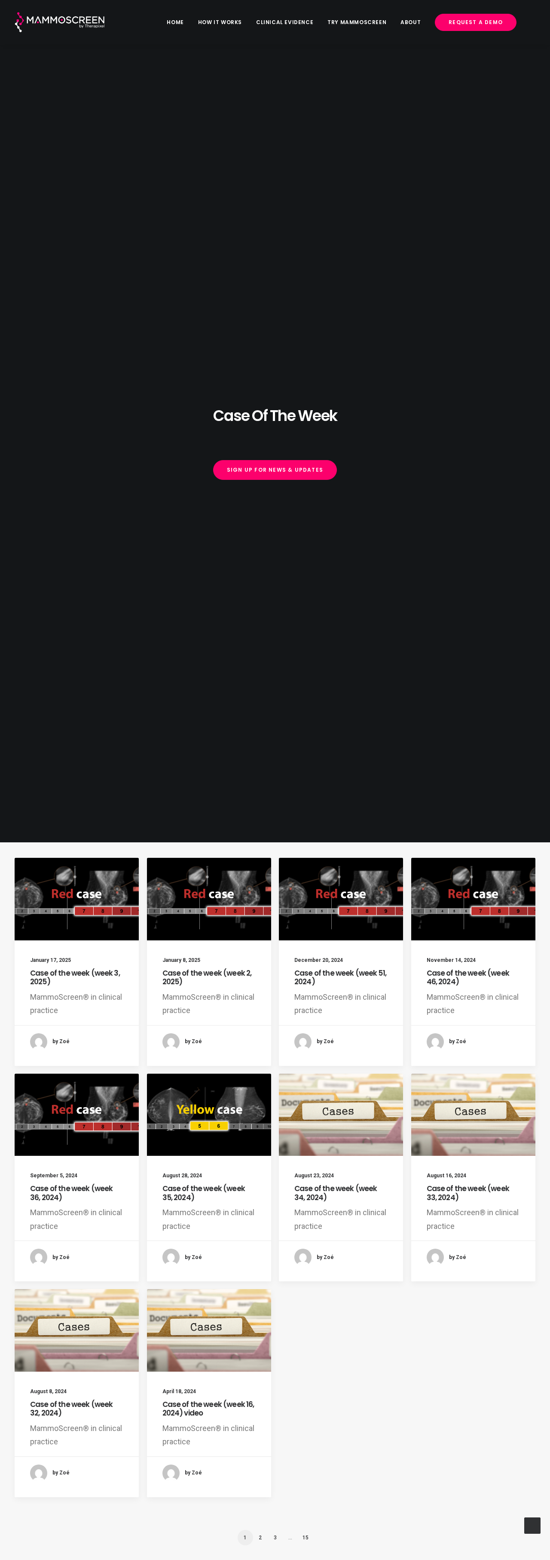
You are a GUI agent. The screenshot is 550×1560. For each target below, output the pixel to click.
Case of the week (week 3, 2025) (75, 977)
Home (175, 22)
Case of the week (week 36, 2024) (71, 1192)
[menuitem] (178, 22)
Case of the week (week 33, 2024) (468, 1192)
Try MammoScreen (356, 22)
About (410, 22)
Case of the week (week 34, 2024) (335, 1192)
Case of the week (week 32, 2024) (71, 1408)
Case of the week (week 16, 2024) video (208, 1408)
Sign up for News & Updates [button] (275, 469)
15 (305, 1538)
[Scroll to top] (532, 1524)
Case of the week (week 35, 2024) (203, 1192)
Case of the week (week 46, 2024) (468, 977)
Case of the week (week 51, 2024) (340, 977)
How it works (220, 22)
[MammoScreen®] (60, 22)
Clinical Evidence (284, 22)
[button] (77, 899)
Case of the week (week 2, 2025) (207, 977)
